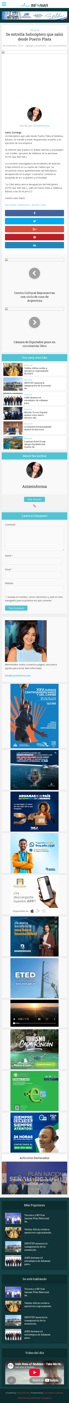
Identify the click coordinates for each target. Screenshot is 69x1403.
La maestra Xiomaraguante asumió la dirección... (38, 428)
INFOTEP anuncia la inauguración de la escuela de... (37, 385)
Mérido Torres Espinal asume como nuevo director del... (35, 415)
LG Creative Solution (53, 1392)
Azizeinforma (60, 45)
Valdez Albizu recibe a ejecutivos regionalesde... (38, 1232)
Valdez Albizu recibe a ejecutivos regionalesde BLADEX (36, 371)
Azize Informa (23, 1392)
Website (9, 583)
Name (9, 555)
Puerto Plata (39, 204)
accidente (11, 204)
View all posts (34, 499)
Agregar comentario (36, 45)
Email (9, 569)
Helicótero (24, 204)
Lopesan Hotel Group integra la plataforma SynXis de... (35, 444)
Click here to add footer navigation (34, 1397)
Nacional (34, 30)
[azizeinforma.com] (34, 3)
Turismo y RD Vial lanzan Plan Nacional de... (34, 1182)
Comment (10, 524)
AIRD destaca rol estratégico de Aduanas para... (36, 400)
